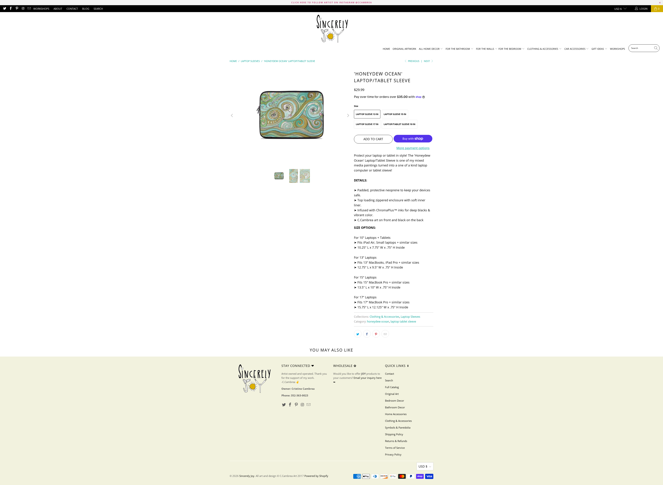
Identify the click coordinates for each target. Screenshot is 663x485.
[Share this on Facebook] (367, 334)
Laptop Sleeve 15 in (395, 114)
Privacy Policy (393, 454)
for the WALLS (485, 48)
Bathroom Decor (395, 407)
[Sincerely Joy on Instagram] (23, 8)
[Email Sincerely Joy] (29, 8)
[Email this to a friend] (385, 334)
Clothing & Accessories (543, 48)
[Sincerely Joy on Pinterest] (16, 8)
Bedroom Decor (394, 400)
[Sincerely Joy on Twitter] (4, 8)
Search (98, 8)
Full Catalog (392, 387)
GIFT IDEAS (598, 48)
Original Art (392, 394)
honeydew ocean (378, 321)
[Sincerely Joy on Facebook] (10, 8)
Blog (85, 8)
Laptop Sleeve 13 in (367, 114)
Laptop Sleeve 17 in (367, 124)
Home (386, 48)
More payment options (413, 148)
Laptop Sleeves (410, 317)
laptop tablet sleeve (403, 321)
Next (427, 61)
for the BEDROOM (510, 48)
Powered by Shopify (316, 476)
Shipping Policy (394, 434)
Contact (72, 8)
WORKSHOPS (41, 8)
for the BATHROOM (458, 48)
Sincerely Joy (246, 476)
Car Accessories (575, 48)
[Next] (348, 115)
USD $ (618, 9)
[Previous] (232, 115)
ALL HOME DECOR (429, 48)
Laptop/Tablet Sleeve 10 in (399, 124)
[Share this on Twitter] (358, 334)
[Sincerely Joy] (331, 29)
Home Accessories (396, 414)
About (58, 8)
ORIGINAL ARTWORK (404, 48)
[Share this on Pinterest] (376, 334)
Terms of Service (395, 447)
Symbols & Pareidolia (397, 427)
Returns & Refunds (396, 441)
